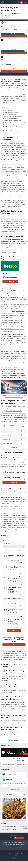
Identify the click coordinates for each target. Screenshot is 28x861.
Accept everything (19, 837)
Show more (14, 447)
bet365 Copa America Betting (11, 114)
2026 (14, 858)
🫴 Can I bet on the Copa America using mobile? (15, 124)
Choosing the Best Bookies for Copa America (12, 116)
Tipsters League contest (16, 659)
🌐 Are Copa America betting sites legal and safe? (15, 122)
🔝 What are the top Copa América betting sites (14, 132)
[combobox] (14, 546)
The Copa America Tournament (9, 110)
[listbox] (14, 543)
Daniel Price (6, 13)
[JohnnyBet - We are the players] (2, 2)
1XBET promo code (13, 204)
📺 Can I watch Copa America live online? (13, 130)
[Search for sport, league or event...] (14, 2)
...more (6, 785)
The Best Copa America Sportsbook (10, 112)
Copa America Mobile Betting (11, 118)
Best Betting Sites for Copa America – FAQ (12, 120)
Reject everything (9, 837)
